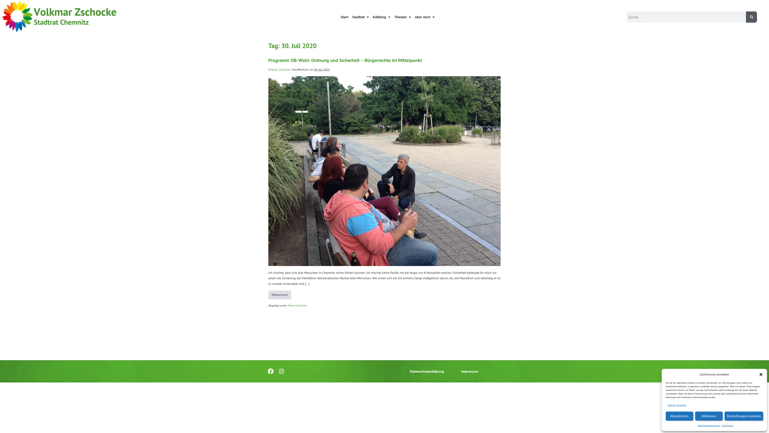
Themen (400, 17)
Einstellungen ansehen (744, 416)
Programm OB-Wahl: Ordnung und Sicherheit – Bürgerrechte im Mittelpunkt (345, 60)
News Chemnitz (297, 305)
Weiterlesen (281, 293)
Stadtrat (358, 17)
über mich (422, 17)
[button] (761, 374)
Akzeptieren (679, 416)
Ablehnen (709, 416)
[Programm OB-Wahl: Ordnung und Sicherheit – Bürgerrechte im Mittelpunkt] (384, 171)
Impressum (727, 425)
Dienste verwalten (677, 405)
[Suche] (751, 17)
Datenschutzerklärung (709, 425)
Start (344, 17)
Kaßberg (379, 17)
